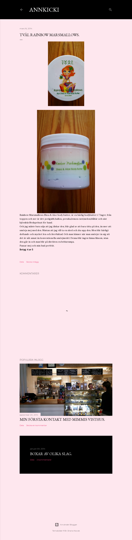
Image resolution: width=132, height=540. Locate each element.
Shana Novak (73, 531)
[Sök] (110, 9)
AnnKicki (44, 9)
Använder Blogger (68, 524)
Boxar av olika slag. (51, 453)
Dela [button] (22, 262)
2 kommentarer (44, 459)
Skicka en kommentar (36, 425)
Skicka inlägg (32, 262)
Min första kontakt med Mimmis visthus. (62, 419)
